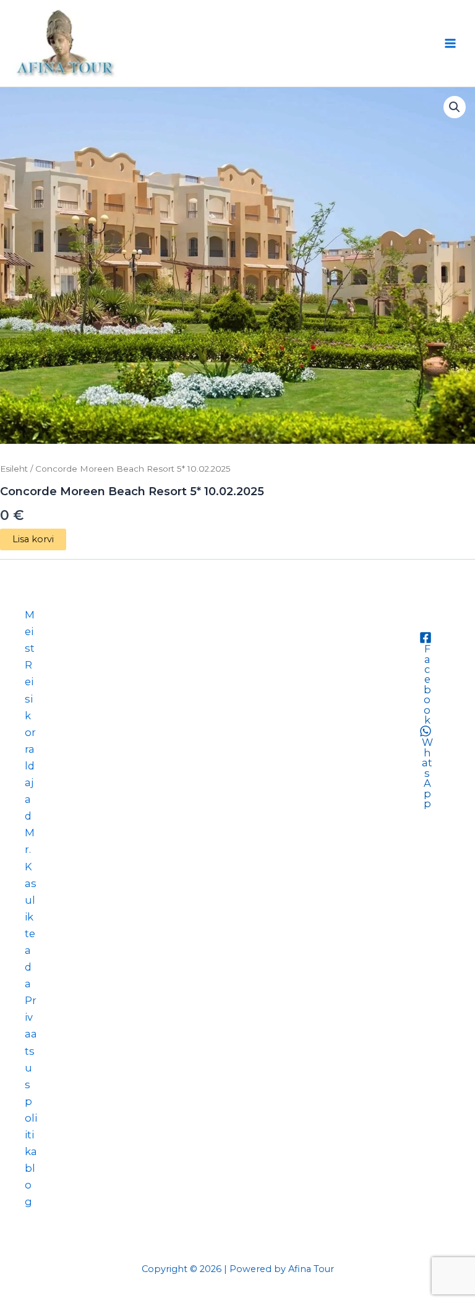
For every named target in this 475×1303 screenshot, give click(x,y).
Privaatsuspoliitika (31, 1076)
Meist (30, 631)
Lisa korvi (33, 539)
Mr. (30, 840)
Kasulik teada (30, 925)
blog (30, 1185)
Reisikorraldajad (30, 740)
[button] (454, 107)
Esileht (14, 469)
